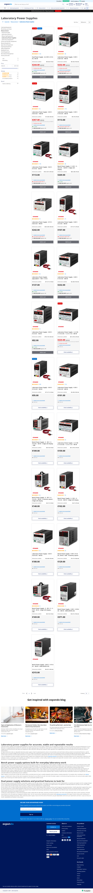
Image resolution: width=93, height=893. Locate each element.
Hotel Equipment (5, 52)
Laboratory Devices (7, 34)
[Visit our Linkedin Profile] (67, 840)
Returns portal (53, 831)
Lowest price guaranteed (39, 70)
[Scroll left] (10, 11)
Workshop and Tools (6, 29)
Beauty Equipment (6, 43)
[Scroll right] (4, 11)
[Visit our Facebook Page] (65, 840)
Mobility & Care (5, 50)
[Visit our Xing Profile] (70, 840)
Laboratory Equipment (7, 39)
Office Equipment (5, 48)
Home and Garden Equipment (9, 41)
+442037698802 (51, 835)
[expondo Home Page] (2, 22)
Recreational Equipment (7, 53)
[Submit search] (63, 4)
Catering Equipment (6, 27)
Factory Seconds (5, 55)
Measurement (5, 31)
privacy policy (48, 819)
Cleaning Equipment (6, 46)
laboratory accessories (61, 794)
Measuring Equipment (7, 36)
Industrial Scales (6, 32)
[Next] (31, 693)
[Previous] (26, 693)
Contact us (53, 827)
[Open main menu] (4, 8)
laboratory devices (52, 756)
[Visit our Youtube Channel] (62, 840)
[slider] (1, 68)
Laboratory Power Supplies (9, 38)
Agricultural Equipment (7, 45)
